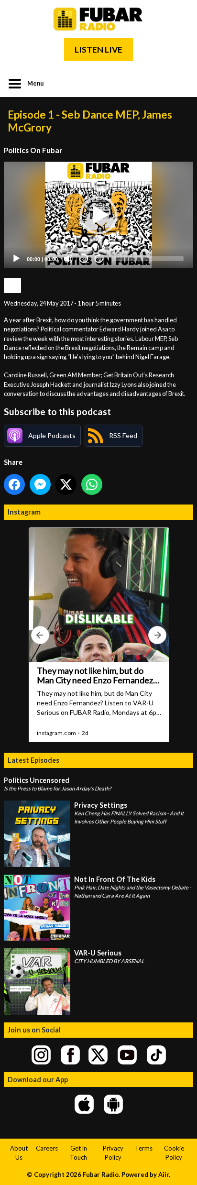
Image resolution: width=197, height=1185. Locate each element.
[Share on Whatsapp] (91, 484)
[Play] (16, 258)
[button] (98, 215)
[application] (98, 215)
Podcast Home (12, 285)
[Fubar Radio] (98, 19)
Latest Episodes (33, 760)
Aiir (163, 1174)
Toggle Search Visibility (178, 82)
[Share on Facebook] (14, 484)
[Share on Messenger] (40, 484)
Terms (144, 1148)
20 (84, 259)
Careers (47, 1148)
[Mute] (68, 258)
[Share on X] (66, 484)
